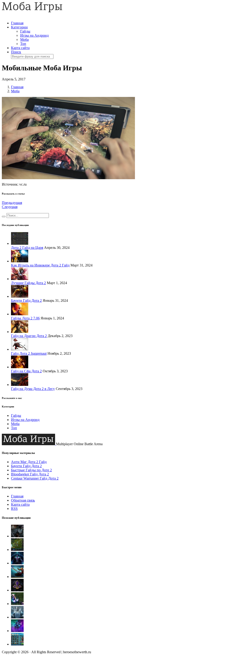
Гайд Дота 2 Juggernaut (29, 353)
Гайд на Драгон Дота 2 (29, 336)
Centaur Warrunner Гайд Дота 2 (35, 478)
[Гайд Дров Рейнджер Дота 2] (17, 536)
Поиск (16, 52)
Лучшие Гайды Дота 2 (28, 283)
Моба (24, 39)
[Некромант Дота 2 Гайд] (17, 644)
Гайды (25, 31)
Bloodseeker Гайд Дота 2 (30, 474)
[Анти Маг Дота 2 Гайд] (17, 604)
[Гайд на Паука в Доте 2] (17, 550)
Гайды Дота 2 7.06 (25, 318)
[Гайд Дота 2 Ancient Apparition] (17, 617)
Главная (17, 23)
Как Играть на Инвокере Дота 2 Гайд (40, 265)
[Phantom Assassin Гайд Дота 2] (17, 590)
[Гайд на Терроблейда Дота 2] (17, 563)
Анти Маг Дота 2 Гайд (29, 462)
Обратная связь (23, 500)
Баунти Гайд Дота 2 (26, 300)
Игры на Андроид (34, 35)
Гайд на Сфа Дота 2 (26, 371)
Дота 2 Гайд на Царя (27, 248)
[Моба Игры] (32, 11)
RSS (14, 509)
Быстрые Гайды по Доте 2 (31, 470)
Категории (19, 27)
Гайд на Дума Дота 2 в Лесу (33, 389)
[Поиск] (4, 216)
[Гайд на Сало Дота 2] (17, 577)
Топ (23, 44)
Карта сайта (20, 48)
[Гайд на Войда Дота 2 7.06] (17, 631)
